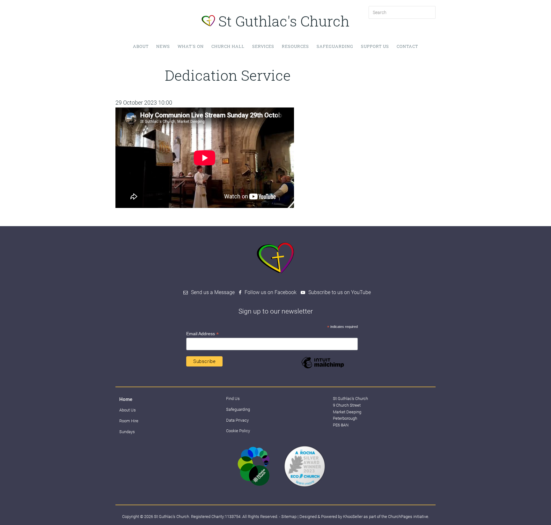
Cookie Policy (238, 430)
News (163, 46)
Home (125, 399)
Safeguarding (335, 46)
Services (263, 46)
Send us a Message (213, 292)
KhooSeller (353, 516)
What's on (191, 46)
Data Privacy (237, 420)
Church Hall (228, 46)
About (141, 46)
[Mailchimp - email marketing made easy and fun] (323, 368)
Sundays (127, 431)
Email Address (202, 334)
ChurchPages (400, 516)
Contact (407, 46)
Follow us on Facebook (271, 292)
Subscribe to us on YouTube (339, 292)
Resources (295, 46)
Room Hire (128, 420)
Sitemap (289, 516)
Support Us (375, 46)
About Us (127, 410)
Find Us (233, 398)
